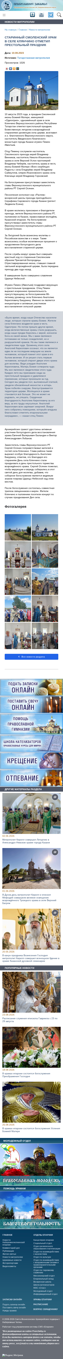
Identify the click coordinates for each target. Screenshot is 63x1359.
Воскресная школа (42, 1282)
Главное (23, 30)
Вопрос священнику (45, 1309)
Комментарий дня (11, 1248)
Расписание (40, 1304)
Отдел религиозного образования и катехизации (46, 1247)
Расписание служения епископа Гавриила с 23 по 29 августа (29, 1019)
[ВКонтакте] (10, 67)
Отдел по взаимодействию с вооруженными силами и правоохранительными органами (46, 1263)
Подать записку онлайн (14, 1304)
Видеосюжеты (9, 1266)
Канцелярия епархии (43, 1240)
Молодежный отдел (42, 1291)
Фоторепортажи (10, 1263)
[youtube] (41, 15)
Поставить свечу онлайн (14, 1307)
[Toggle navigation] (4, 15)
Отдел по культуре (42, 1257)
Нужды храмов (9, 1310)
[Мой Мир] (17, 67)
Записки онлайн (12, 1299)
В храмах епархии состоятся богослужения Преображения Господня (26, 1074)
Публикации (8, 1251)
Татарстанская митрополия (33, 57)
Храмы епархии (42, 1299)
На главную (11, 30)
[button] (59, 15)
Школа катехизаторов (43, 1285)
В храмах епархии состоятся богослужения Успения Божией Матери (31, 1130)
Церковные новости (12, 1260)
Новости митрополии (39, 30)
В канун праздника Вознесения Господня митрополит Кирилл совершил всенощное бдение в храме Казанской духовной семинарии (30, 958)
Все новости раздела (33, 656)
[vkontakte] (32, 15)
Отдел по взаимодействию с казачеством (46, 1253)
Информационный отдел (45, 1294)
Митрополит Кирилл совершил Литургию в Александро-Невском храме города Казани (26, 841)
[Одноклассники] (14, 67)
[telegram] (50, 15)
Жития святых (9, 1254)
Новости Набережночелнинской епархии (14, 1242)
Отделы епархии (43, 1235)
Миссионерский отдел (44, 1276)
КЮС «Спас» (39, 1288)
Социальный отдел (42, 1243)
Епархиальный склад (43, 1279)
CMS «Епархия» (46, 1327)
